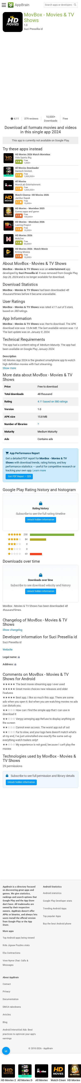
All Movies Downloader (27, 168)
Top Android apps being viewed (18, 937)
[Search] (74, 5)
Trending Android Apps (54, 908)
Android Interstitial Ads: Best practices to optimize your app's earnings (19, 1034)
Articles (7, 1014)
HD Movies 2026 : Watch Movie (31, 249)
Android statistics (52, 893)
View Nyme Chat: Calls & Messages (15, 962)
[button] (40, 657)
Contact (7, 984)
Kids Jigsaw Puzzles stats (16, 945)
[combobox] (58, 4)
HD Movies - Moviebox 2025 (29, 208)
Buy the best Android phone (57, 923)
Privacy (6, 991)
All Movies (20, 181)
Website (7, 649)
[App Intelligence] (6, 1051)
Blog (5, 1022)
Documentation (10, 999)
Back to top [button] (72, 1052)
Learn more (39, 470)
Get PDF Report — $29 (19, 476)
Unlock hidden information (40, 519)
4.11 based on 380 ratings (53, 401)
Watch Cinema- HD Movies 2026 (32, 195)
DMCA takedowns (12, 1007)
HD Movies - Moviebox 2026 (29, 222)
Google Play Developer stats (57, 901)
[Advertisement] (40, 73)
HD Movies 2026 (23, 235)
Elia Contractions (11, 953)
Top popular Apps (52, 916)
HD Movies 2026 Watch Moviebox (32, 154)
